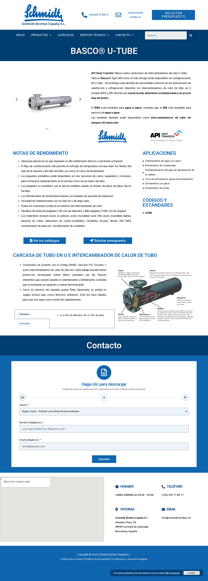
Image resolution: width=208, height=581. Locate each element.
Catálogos (66, 35)
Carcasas (24, 323)
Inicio (20, 35)
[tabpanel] (82, 317)
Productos (39, 35)
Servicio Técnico (92, 35)
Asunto (24, 405)
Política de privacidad (97, 559)
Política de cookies (72, 559)
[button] (173, 15)
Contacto (122, 35)
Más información (172, 573)
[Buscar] (191, 35)
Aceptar (191, 572)
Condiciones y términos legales (129, 559)
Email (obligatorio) (29, 439)
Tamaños (24, 314)
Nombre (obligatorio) (31, 422)
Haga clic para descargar (104, 384)
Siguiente (104, 459)
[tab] (32, 314)
